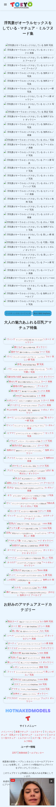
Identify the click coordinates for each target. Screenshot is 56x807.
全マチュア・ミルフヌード (34, 735)
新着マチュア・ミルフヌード (29, 731)
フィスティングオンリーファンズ (18, 313)
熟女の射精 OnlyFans (42, 313)
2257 (14, 752)
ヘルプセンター (36, 752)
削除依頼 (23, 752)
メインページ (7, 731)
